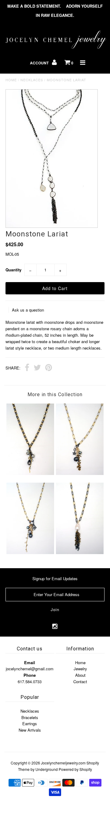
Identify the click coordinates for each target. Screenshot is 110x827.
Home (11, 79)
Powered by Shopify (75, 769)
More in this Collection (55, 394)
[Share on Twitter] (37, 368)
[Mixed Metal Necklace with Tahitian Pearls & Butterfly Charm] (30, 552)
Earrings (29, 723)
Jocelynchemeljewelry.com (63, 762)
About (80, 675)
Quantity (13, 270)
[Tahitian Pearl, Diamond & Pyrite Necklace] (79, 473)
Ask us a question (28, 310)
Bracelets (29, 717)
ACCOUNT (40, 63)
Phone (30, 675)
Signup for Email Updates (55, 578)
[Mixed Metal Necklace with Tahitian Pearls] (30, 473)
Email (29, 662)
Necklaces (31, 79)
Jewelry (80, 669)
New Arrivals (30, 730)
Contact (80, 681)
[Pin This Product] (48, 368)
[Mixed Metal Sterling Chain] (79, 552)
